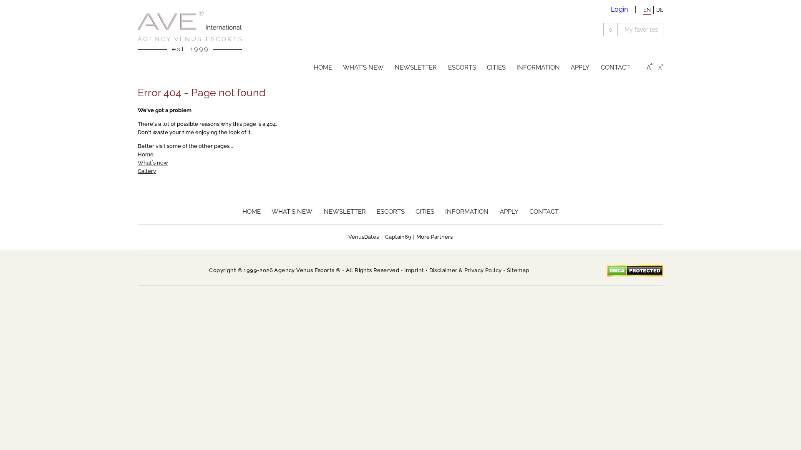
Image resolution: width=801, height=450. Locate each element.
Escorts (462, 67)
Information (538, 67)
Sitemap (518, 270)
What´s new (153, 163)
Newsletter (416, 67)
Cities (496, 67)
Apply (580, 67)
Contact (615, 67)
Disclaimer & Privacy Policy (465, 270)
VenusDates (363, 237)
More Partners (434, 237)
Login (619, 9)
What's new (363, 67)
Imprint (414, 270)
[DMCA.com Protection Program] (635, 271)
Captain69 (398, 237)
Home (323, 67)
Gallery (147, 171)
